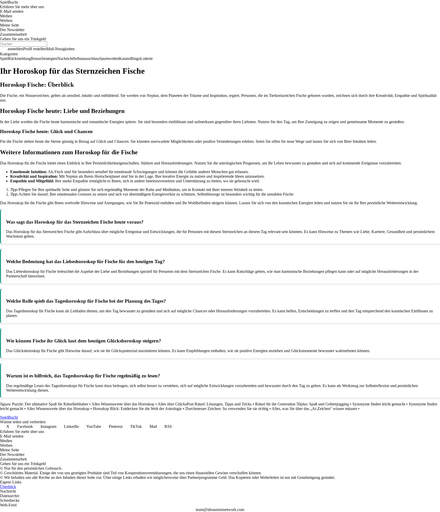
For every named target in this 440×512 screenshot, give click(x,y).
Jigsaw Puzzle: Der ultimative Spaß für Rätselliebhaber (44, 404)
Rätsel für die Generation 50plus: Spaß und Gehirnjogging (302, 404)
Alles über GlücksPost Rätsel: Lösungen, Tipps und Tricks (205, 404)
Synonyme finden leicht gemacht (378, 404)
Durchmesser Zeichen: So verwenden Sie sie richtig (226, 408)
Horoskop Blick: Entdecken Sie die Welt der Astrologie (137, 408)
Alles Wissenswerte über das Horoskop (122, 404)
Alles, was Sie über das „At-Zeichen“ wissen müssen (314, 408)
